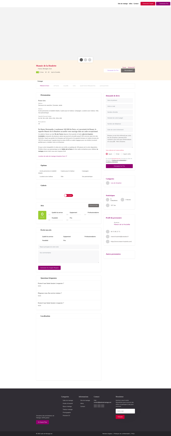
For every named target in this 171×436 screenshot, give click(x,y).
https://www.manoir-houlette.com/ (121, 241)
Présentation (44, 86)
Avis (74, 86)
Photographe (67, 412)
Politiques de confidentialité (122, 433)
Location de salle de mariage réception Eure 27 (52, 156)
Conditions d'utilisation (112, 162)
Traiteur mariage (68, 409)
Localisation (103, 86)
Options (56, 86)
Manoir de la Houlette (122, 224)
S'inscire (120, 417)
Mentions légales (107, 433)
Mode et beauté (68, 403)
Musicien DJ (66, 415)
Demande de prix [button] (112, 70)
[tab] (81, 59)
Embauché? (131, 67)
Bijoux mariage (67, 406)
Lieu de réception (116, 183)
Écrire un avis (94, 205)
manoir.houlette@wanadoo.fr (120, 236)
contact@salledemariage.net (102, 402)
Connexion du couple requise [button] (49, 268)
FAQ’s (133, 433)
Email (117, 154)
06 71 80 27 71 (115, 232)
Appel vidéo (127, 154)
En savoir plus (42, 422)
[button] (148, 3)
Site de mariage (123, 4)
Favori (124, 67)
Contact (136, 4)
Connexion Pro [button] (163, 4)
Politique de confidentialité (119, 160)
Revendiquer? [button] (128, 70)
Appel (110, 154)
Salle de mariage (68, 400)
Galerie (65, 86)
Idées (130, 4)
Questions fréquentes (87, 86)
